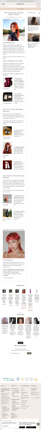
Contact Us (14, 385)
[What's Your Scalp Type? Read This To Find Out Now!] (12, 320)
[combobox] (18, 6)
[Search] (38, 6)
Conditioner (21, 81)
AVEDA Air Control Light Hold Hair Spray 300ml (36, 297)
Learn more (5, 426)
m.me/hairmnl (16, 390)
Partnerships (23, 404)
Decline (31, 427)
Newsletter (34, 385)
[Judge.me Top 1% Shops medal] (36, 379)
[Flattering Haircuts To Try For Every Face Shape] (20, 320)
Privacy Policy (28, 424)
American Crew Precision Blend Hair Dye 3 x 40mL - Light (4, 298)
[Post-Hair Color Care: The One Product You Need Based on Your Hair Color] (34, 21)
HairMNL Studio (24, 402)
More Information (25, 385)
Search (22, 388)
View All (20, 342)
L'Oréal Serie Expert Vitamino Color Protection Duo (19, 95)
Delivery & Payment (24, 395)
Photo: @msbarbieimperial (8, 42)
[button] (19, 340)
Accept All (20, 427)
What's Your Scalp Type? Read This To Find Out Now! (13, 328)
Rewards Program (24, 400)
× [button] (18, 421)
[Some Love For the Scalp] (4, 320)
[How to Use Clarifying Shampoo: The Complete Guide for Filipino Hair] (34, 37)
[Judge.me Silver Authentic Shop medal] (27, 379)
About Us (3, 385)
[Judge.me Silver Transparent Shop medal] (31, 379)
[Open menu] (2, 4)
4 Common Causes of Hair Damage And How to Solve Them (36, 328)
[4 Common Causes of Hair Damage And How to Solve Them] (36, 320)
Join (29, 353)
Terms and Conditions (25, 406)
